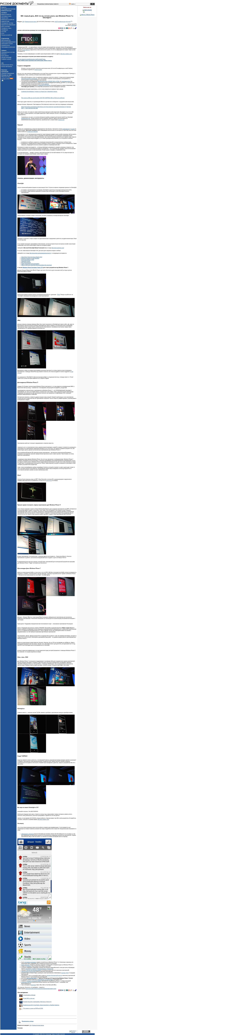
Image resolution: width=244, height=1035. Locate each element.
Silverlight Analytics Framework (29, 78)
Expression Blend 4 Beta (27, 259)
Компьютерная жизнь (7, 64)
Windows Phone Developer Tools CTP (32, 267)
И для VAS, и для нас (29, 998)
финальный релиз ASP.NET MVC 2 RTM (48, 81)
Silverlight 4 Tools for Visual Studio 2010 (31, 257)
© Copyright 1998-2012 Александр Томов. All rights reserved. (49, 1034)
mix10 (56, 21)
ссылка (73, 129)
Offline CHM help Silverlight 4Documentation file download (36, 265)
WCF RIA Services (26, 262)
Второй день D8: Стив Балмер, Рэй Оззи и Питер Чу (37, 1001)
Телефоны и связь (6, 28)
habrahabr (74, 25)
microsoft (68, 21)
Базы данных (5, 55)
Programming (5, 38)
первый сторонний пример (34, 981)
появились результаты (44, 85)
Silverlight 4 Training (30, 969)
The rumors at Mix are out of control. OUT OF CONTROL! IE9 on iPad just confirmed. (43, 98)
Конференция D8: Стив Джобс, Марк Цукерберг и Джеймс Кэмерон (41, 1005)
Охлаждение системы (7, 23)
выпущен (33, 985)
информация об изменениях (45, 979)
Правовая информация (7, 73)
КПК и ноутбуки (5, 26)
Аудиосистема (5, 21)
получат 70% (64, 973)
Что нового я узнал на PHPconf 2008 (33, 1008)
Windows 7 (4, 54)
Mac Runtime (35, 258)
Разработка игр (5, 45)
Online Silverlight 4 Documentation (30, 263)
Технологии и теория (7, 43)
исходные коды (66, 81)
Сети (2, 33)
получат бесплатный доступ (54, 975)
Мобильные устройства (7, 19)
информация (65, 129)
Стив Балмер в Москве (29, 995)
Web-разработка (5, 40)
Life (2, 63)
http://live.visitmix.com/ (66, 54)
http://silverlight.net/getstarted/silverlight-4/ (40, 253)
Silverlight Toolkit (25, 261)
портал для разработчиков (33, 970)
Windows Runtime (26, 258)
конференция (62, 21)
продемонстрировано (30, 962)
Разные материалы (6, 66)
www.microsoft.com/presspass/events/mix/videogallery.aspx (41, 988)
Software (3, 50)
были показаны (25, 965)
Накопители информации (8, 24)
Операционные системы (8, 52)
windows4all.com (25, 118)
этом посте (49, 480)
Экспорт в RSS (5, 78)
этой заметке (26, 50)
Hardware (4, 12)
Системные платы (6, 16)
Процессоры (4, 18)
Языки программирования (8, 42)
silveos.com (61, 119)
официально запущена (27, 834)
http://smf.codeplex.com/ (58, 248)
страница (28, 966)
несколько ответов (26, 982)
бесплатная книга (32, 978)
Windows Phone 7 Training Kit (45, 969)
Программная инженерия (8, 47)
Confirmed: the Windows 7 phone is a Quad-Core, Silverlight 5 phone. (39, 91)
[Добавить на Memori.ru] (59, 28)
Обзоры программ (6, 57)
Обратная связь (5, 76)
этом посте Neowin (32, 131)
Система (3, 31)
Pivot (58, 294)
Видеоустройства (6, 14)
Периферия (4, 30)
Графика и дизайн (6, 59)
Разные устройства (6, 35)
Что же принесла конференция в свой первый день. (34, 60)
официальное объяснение (28, 971)
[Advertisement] (47, 9)
